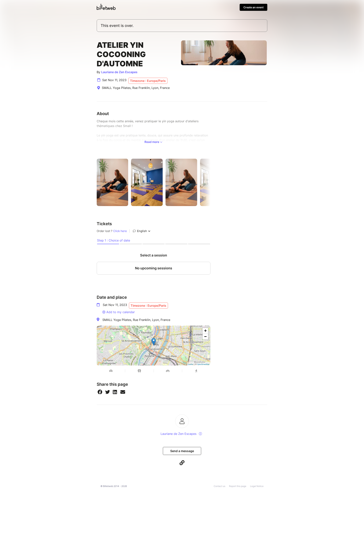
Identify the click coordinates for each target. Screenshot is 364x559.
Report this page (237, 486)
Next (213, 182)
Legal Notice (257, 486)
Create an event (253, 7)
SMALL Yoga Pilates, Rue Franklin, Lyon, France (136, 320)
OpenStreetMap (203, 364)
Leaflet (190, 364)
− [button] (205, 336)
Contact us (219, 486)
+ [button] (205, 330)
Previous (94, 182)
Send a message (182, 451)
